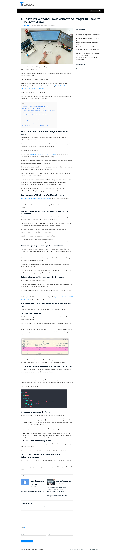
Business (34, 10)
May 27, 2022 (60, 489)
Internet (27, 10)
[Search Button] (99, 11)
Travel (71, 10)
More (81, 10)
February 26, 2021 (57, 496)
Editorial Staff (25, 25)
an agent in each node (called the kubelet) (43, 154)
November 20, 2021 (35, 493)
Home (21, 10)
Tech (76, 10)
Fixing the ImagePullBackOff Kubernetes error (35, 198)
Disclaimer (34, 549)
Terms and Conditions (25, 549)
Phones (65, 10)
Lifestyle (57, 10)
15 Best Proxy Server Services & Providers (87, 46)
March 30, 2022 (35, 25)
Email (23, 534)
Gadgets (50, 10)
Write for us (40, 549)
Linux (25, 15)
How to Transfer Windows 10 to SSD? (56, 491)
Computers (42, 10)
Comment (24, 509)
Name (23, 527)
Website (50, 534)
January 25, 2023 (60, 483)
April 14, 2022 (50, 493)
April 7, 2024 (33, 486)
